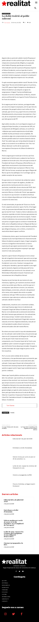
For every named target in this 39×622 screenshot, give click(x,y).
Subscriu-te (5, 599)
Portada (12, 412)
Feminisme (5, 589)
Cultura (4, 594)
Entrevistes (5, 587)
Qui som (4, 580)
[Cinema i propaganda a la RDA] (6, 477)
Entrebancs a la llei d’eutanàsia (22, 448)
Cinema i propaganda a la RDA (22, 475)
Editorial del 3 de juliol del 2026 (22, 439)
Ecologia (4, 592)
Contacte (4, 601)
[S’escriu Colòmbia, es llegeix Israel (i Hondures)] (6, 486)
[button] (35, 8)
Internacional (6, 13)
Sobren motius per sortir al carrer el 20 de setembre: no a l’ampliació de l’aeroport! (14, 523)
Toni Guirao (7, 22)
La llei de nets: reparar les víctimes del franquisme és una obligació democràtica (13, 534)
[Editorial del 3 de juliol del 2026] (6, 441)
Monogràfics (6, 585)
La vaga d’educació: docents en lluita (10, 427)
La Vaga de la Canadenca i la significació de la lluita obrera (29, 428)
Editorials (5, 583)
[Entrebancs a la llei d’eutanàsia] (6, 450)
